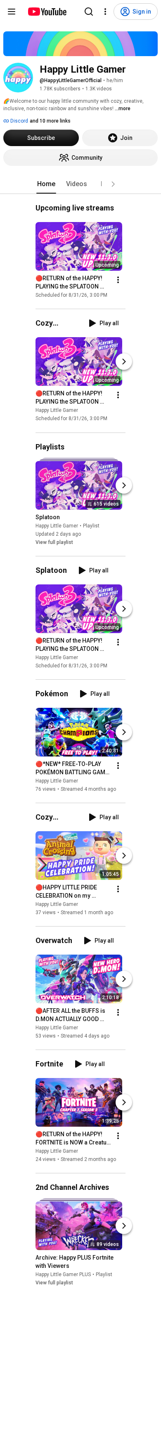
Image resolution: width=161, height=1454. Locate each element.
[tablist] (80, 184)
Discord (18, 121)
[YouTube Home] (46, 11)
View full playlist (54, 542)
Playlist (91, 526)
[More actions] (118, 280)
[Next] (124, 361)
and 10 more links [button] (50, 121)
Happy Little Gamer (57, 411)
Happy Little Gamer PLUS (63, 1274)
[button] (113, 184)
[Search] (89, 12)
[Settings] (105, 12)
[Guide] (12, 12)
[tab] (46, 184)
